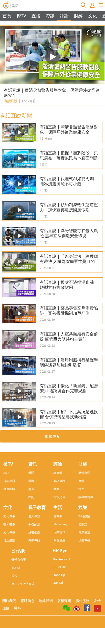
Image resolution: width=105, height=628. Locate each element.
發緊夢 (57, 516)
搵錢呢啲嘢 (85, 497)
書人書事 (9, 524)
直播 (36, 16)
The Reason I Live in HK (61, 559)
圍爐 (56, 489)
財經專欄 (84, 473)
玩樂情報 (59, 532)
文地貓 (15, 568)
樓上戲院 (9, 540)
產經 (81, 481)
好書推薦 (34, 532)
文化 (92, 16)
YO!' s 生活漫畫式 (22, 584)
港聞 (31, 473)
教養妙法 (34, 524)
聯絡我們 (46, 600)
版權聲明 (64, 600)
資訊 (50, 16)
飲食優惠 (59, 540)
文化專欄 (9, 532)
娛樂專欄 (84, 540)
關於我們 (9, 600)
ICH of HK (59, 567)
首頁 (6, 16)
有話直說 (59, 481)
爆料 (17, 608)
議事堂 (57, 473)
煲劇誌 (82, 524)
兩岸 (31, 489)
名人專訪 (34, 516)
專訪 (6, 473)
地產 (81, 489)
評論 (64, 16)
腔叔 (14, 576)
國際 (31, 481)
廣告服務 (82, 600)
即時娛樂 (84, 516)
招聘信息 (27, 600)
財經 (78, 16)
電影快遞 (84, 532)
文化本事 (9, 516)
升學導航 (34, 540)
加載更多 (52, 436)
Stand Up (58, 575)
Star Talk (58, 583)
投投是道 (59, 497)
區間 (31, 497)
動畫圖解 (9, 489)
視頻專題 (9, 481)
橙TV (21, 16)
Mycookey (60, 524)
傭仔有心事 (18, 559)
